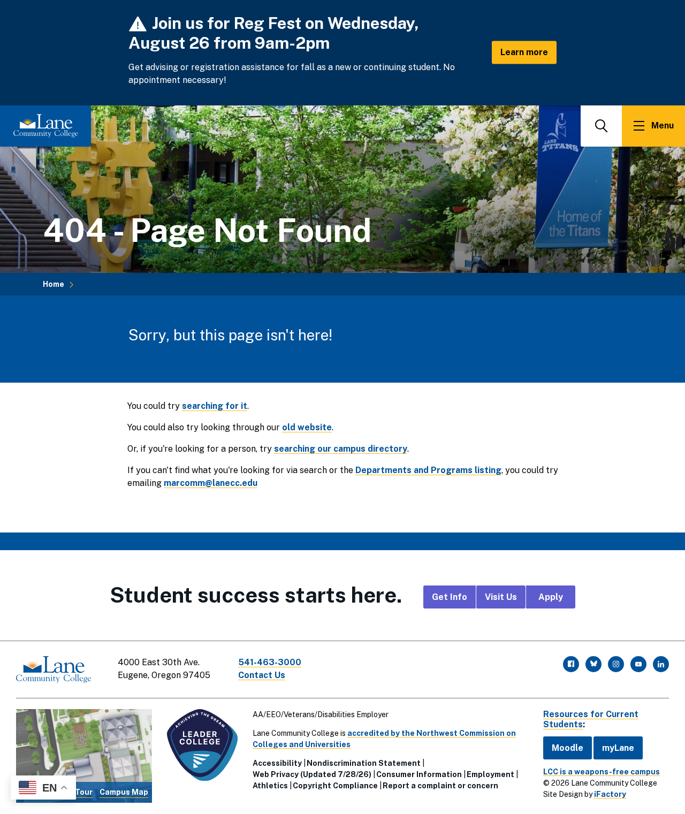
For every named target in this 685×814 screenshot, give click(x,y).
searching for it (214, 406)
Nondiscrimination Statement (364, 763)
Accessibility (277, 763)
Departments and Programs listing (428, 470)
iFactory (610, 794)
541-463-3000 (269, 662)
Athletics (270, 785)
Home (53, 284)
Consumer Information (419, 774)
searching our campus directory (340, 449)
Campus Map (124, 792)
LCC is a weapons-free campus (601, 771)
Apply (550, 597)
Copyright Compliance (335, 785)
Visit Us (501, 597)
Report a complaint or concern (440, 785)
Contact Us (261, 675)
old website (307, 427)
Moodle (567, 748)
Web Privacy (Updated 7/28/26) (312, 774)
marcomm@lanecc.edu (210, 483)
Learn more (524, 52)
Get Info (449, 597)
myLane (618, 748)
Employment (490, 774)
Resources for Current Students (590, 719)
